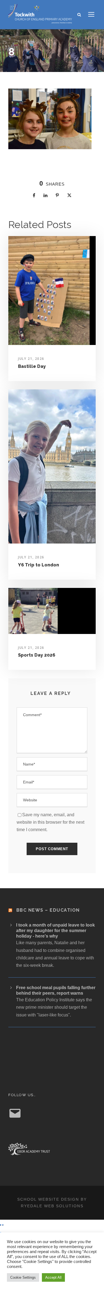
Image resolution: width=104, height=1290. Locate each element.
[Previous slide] (0, 1224)
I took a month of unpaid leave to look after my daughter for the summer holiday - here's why (55, 930)
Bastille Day (32, 366)
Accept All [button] (53, 1277)
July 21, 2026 (31, 358)
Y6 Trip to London (38, 565)
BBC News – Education (48, 910)
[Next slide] (2, 1224)
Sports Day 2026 (36, 655)
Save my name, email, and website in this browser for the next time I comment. (50, 822)
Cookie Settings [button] (23, 1277)
